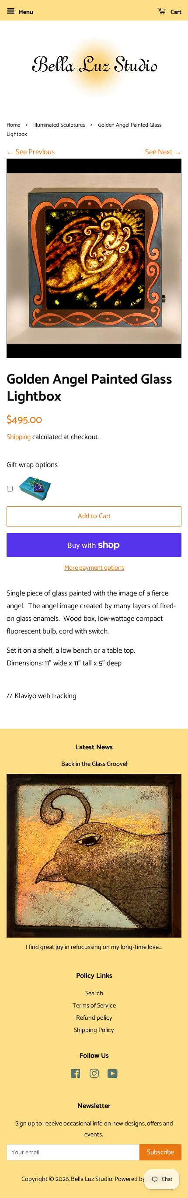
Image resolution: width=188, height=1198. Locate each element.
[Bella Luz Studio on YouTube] (113, 1075)
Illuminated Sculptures (59, 125)
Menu (25, 12)
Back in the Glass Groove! (94, 764)
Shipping (19, 437)
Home (13, 125)
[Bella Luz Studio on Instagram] (94, 1075)
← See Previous (31, 152)
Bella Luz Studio (91, 1179)
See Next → (163, 152)
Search (94, 993)
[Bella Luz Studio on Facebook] (75, 1075)
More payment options (94, 568)
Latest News (94, 747)
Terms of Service (94, 1006)
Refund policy (94, 1018)
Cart (175, 12)
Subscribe (160, 1152)
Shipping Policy (94, 1030)
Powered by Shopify (141, 1179)
